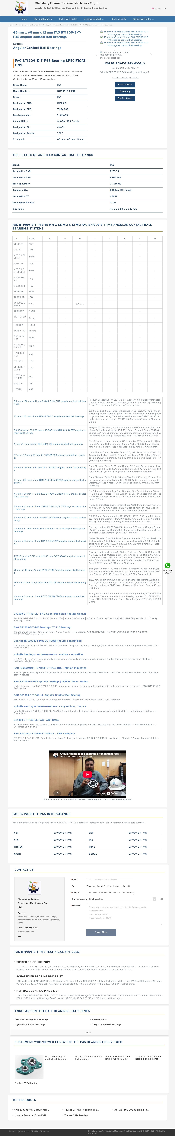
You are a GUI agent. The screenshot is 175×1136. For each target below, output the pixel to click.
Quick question (79, 899)
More (88, 1032)
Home (24, 19)
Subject (75, 893)
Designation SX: (21, 127)
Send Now (101, 932)
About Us (13, 1131)
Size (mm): (19, 139)
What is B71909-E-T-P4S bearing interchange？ (125, 72)
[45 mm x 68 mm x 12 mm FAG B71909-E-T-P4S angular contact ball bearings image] (125, 33)
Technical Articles (68, 19)
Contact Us (24, 1131)
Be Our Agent (125, 98)
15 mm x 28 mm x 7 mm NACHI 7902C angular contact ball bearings (49, 416)
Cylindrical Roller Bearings (145, 19)
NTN (16, 840)
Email (74, 880)
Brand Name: (20, 85)
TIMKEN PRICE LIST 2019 (125, 77)
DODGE (93, 854)
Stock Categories (43, 19)
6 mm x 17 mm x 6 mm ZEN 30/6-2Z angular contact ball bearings (48, 444)
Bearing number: (22, 115)
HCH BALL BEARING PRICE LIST (37, 991)
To (73, 886)
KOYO (92, 847)
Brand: (16, 97)
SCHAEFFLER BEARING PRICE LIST (39, 976)
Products (19, 25)
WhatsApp (125, 91)
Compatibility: (20, 121)
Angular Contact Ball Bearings (96, 19)
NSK (16, 833)
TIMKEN (18, 847)
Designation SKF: (22, 109)
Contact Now (125, 84)
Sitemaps (44, 1131)
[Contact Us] (168, 568)
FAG (91, 840)
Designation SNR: (22, 103)
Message (76, 905)
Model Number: (21, 91)
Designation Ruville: (24, 133)
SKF (91, 833)
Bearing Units (119, 19)
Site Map (35, 1131)
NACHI (17, 854)
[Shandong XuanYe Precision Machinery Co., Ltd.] (21, 7)
